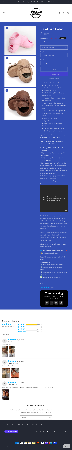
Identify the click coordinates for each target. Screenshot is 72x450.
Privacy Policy (36, 425)
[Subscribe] (50, 417)
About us (62, 425)
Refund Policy (22, 425)
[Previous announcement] (3, 2)
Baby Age (42, 52)
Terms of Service (11, 425)
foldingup (10, 446)
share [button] (43, 283)
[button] (4, 13)
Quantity (42, 59)
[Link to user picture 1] (5, 351)
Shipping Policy (45, 425)
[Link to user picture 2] (12, 351)
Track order (55, 425)
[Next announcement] (69, 2)
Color (41, 44)
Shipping (42, 41)
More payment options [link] (54, 78)
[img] (12, 340)
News (28, 425)
